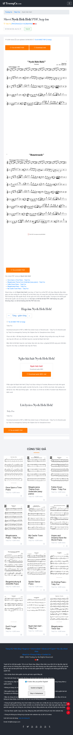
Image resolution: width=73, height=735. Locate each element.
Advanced (45, 649)
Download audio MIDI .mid (37, 374)
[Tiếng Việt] (34, 24)
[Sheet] (17, 24)
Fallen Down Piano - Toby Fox (17, 284)
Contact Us (46, 654)
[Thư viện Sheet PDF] (11, 3)
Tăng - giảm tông (19, 315)
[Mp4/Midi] (29, 24)
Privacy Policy (36, 654)
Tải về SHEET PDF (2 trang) (43, 40)
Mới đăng (17, 649)
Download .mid (41, 48)
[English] (35, 24)
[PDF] (13, 24)
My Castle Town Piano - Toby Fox (18, 288)
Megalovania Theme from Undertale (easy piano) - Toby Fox (26, 282)
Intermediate (35, 649)
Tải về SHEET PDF (18, 48)
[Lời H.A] (22, 24)
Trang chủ (9, 649)
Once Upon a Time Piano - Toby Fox (19, 280)
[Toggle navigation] (69, 3)
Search (28, 29)
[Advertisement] (36, 252)
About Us (25, 654)
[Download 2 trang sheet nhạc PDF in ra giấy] (68, 704)
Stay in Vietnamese (36, 693)
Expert (53, 649)
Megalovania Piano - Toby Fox (17, 286)
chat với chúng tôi (24, 718)
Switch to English (36, 688)
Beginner (26, 649)
